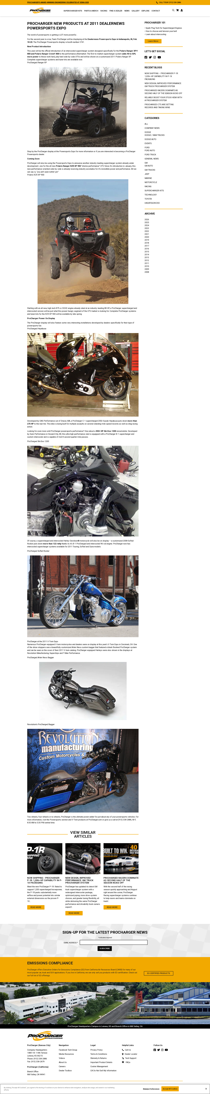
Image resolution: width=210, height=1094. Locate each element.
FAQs (127, 1062)
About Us (63, 1062)
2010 (147, 266)
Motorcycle (151, 182)
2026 (147, 219)
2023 (147, 228)
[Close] (206, 1088)
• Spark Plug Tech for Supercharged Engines (163, 28)
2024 (147, 225)
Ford (147, 147)
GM (146, 163)
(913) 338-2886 (40, 1059)
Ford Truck (150, 154)
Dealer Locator (131, 1054)
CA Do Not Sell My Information (103, 1070)
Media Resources (66, 1054)
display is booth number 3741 (71, 42)
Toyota (148, 199)
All (146, 124)
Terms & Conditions (98, 1054)
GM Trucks (150, 170)
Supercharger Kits (154, 190)
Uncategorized (152, 203)
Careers (62, 1066)
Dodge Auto (150, 139)
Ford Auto (150, 150)
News (126, 11)
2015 (147, 251)
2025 (147, 222)
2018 (147, 243)
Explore (145, 11)
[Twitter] (151, 58)
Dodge (148, 132)
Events (148, 143)
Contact (156, 11)
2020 (147, 237)
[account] (182, 10)
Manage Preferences (151, 1089)
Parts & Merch (91, 11)
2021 (147, 234)
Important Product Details (101, 1062)
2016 (147, 249)
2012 (147, 260)
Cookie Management (99, 1066)
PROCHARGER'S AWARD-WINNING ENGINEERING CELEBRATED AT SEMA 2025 (76, 2)
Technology (151, 195)
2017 (147, 246)
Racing (104, 11)
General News (152, 159)
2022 (147, 231)
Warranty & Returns (98, 1058)
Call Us (128, 1050)
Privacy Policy (96, 1050)
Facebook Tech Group (68, 1050)
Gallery (135, 11)
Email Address (71, 943)
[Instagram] (155, 58)
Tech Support (130, 1058)
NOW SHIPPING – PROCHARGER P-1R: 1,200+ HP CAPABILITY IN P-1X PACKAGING (161, 76)
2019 (147, 240)
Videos (62, 1058)
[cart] (177, 10)
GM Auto (149, 166)
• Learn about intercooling (155, 34)
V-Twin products (79, 820)
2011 (147, 263)
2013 (147, 257)
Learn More (153, 41)
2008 (147, 272)
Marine (148, 178)
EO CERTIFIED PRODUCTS (158, 973)
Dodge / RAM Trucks (155, 135)
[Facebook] (146, 58)
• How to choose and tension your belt (161, 31)
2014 (147, 254)
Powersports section (59, 820)
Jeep (147, 174)
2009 (147, 269)
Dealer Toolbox (65, 1070)
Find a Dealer (115, 11)
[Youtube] (160, 58)
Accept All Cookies (170, 1089)
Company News (152, 128)
